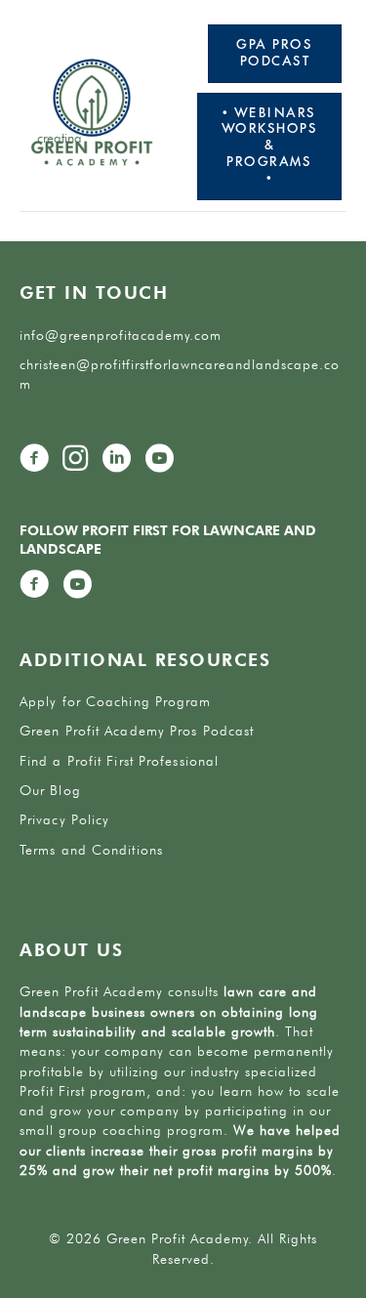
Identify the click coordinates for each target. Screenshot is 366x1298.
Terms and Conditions (91, 850)
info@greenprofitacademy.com (121, 335)
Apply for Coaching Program (116, 701)
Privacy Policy (64, 819)
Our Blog (50, 790)
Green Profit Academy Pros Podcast (137, 730)
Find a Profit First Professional (119, 761)
